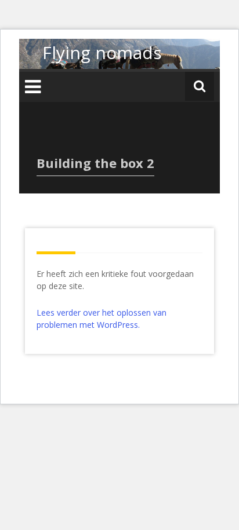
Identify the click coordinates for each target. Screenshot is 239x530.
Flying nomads (102, 52)
